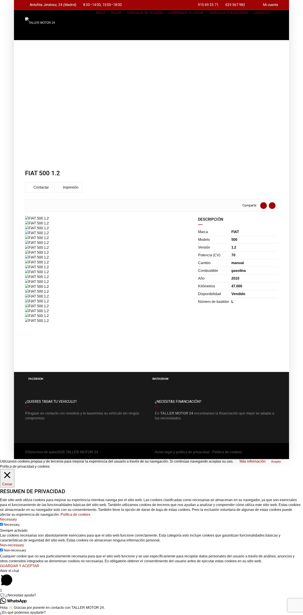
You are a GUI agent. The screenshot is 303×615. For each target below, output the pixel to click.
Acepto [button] (276, 461)
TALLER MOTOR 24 (82, 452)
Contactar (41, 187)
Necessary (12, 524)
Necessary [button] (8, 519)
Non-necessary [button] (12, 545)
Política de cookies (227, 452)
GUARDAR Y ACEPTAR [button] (19, 566)
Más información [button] (253, 461)
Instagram (160, 378)
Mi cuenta (270, 5)
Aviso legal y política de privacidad (182, 452)
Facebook (35, 378)
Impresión (71, 187)
